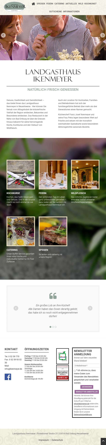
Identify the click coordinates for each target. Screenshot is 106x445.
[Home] (34, 4)
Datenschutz (57, 440)
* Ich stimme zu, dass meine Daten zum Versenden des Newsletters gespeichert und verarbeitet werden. (86, 376)
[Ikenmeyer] (14, 7)
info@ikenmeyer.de (13, 369)
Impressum (44, 440)
